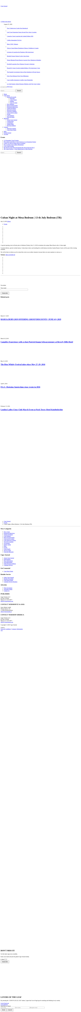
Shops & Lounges (11, 110)
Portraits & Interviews (12, 107)
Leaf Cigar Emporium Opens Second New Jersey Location (21, 32)
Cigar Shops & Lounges (10, 540)
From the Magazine (9, 552)
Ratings (12, 101)
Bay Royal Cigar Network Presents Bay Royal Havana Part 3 (19, 147)
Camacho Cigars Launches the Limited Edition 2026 (20, 36)
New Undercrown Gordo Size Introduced (17, 28)
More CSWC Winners (12, 44)
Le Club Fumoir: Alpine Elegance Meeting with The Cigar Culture (23, 84)
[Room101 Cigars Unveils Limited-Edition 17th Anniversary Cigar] (8, 66)
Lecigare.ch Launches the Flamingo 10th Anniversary (20, 52)
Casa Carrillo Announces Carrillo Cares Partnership (20, 80)
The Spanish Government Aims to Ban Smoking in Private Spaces (23, 72)
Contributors (10, 122)
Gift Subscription (8, 562)
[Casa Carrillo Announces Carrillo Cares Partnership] (8, 78)
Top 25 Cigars (13, 102)
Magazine (6, 118)
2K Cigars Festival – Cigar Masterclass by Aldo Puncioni (18, 149)
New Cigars (7, 531)
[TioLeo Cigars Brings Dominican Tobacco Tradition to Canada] (8, 46)
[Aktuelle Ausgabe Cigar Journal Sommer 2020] (12, 423)
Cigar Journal (4, 6)
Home (5, 94)
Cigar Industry (10, 115)
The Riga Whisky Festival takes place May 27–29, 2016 (23, 364)
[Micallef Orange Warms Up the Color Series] (8, 54)
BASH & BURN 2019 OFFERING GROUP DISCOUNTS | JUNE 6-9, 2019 (31, 319)
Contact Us (6, 590)
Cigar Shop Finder (11, 130)
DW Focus (9, 86)
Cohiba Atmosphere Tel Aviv (14, 40)
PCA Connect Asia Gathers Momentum (14, 144)
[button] (5, 1003)
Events (8, 114)
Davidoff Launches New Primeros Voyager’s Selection (20, 64)
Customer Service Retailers (10, 581)
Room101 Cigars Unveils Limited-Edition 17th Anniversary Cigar (23, 68)
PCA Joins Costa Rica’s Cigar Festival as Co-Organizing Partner (20, 142)
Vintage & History (11, 108)
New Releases (10, 104)
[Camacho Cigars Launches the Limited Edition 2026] (8, 34)
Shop (5, 131)
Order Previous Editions (10, 563)
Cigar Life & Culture (12, 112)
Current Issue (10, 121)
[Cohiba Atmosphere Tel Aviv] (8, 38)
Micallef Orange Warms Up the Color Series (18, 56)
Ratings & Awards (11, 97)
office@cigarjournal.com (7, 601)
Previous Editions (11, 125)
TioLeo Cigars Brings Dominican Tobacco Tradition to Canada (22, 48)
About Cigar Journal (12, 120)
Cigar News (7, 95)
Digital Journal (7, 132)
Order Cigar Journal (9, 577)
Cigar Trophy (13, 100)
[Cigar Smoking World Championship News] (10, 435)
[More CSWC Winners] (8, 42)
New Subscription (8, 561)
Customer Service (8, 565)
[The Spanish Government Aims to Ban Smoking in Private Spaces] (8, 70)
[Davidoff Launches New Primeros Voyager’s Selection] (8, 62)
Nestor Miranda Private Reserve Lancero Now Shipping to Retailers (24, 60)
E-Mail (2, 959)
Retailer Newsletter (8, 579)
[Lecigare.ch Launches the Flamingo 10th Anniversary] (8, 50)
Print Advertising (8, 588)
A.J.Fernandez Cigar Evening (11, 140)
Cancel (10, 1010)
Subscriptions (7, 559)
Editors (9, 221)
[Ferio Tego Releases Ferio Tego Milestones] (8, 74)
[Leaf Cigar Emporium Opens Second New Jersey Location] (8, 31)
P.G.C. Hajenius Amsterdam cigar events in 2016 (20, 387)
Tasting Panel (10, 124)
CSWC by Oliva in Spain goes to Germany (14, 143)
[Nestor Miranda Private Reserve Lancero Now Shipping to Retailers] (8, 58)
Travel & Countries (12, 111)
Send (3, 1010)
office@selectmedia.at (6, 611)
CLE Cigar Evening (9, 146)
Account (6, 134)
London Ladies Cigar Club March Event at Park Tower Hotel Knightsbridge (32, 410)
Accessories (7, 543)
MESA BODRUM (10, 255)
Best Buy (12, 98)
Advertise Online (8, 589)
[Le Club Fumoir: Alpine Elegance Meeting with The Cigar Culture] (8, 82)
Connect (6, 127)
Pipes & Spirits (10, 117)
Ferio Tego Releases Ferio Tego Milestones (18, 76)
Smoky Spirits (7, 544)
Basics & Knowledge (12, 105)
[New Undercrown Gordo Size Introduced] (8, 27)
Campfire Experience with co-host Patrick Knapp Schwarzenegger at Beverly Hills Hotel (37, 342)
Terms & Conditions (6, 629)
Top (2, 630)
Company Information (17, 629)
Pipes (5, 546)
